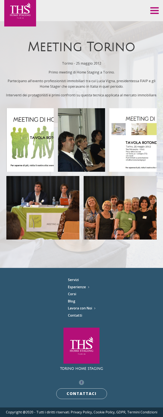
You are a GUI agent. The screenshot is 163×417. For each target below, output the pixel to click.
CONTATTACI (82, 393)
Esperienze (77, 287)
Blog (71, 301)
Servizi (73, 279)
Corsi (72, 294)
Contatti (75, 315)
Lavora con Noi (80, 308)
